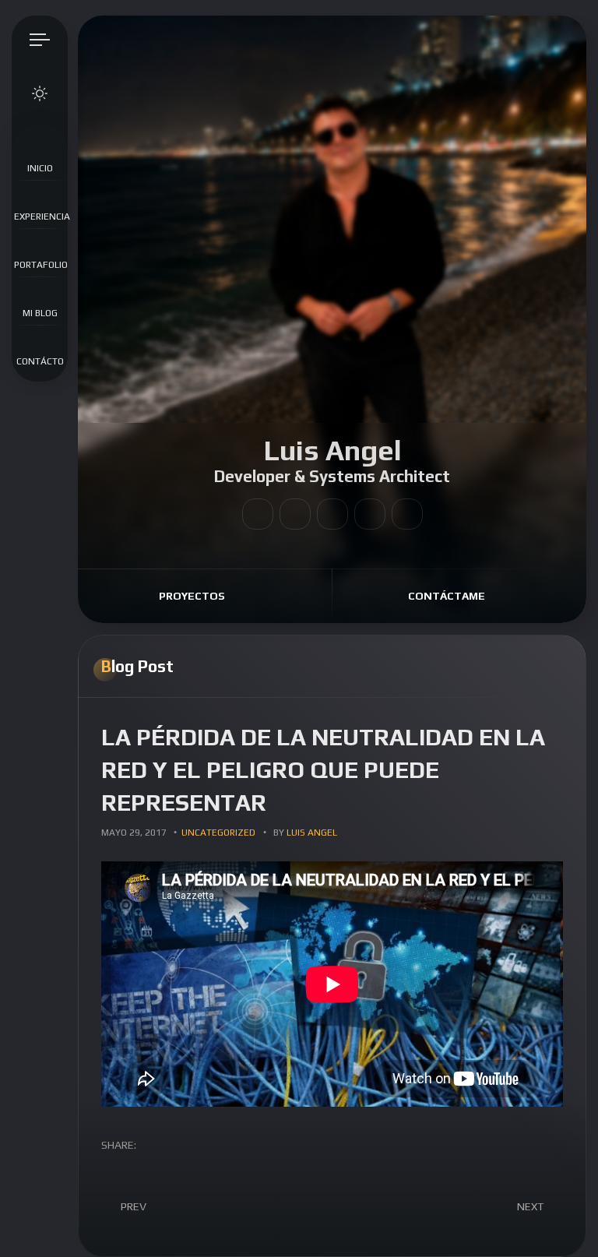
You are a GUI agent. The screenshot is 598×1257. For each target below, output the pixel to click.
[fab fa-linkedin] (257, 514)
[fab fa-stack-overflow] (369, 514)
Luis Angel (312, 832)
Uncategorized (218, 832)
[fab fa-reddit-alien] (295, 514)
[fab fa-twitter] (332, 514)
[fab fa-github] (407, 514)
